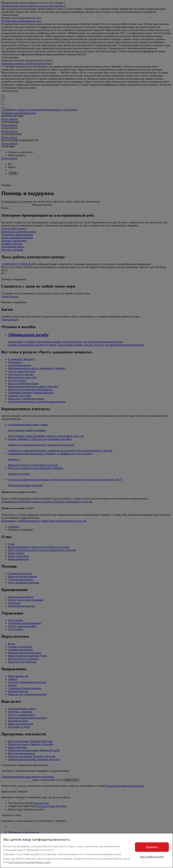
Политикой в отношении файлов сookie (29, 862)
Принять (152, 847)
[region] (86, 850)
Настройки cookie (152, 857)
